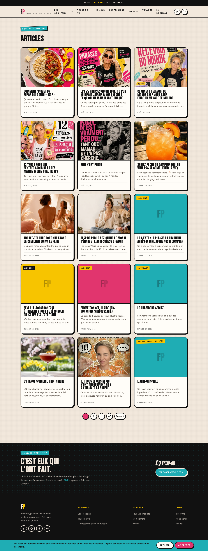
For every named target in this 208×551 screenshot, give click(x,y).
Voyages (147, 10)
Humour (100, 10)
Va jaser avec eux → (171, 472)
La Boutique (162, 11)
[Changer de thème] (177, 12)
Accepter (184, 545)
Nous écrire (181, 518)
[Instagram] (31, 528)
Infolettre (180, 513)
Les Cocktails (60, 11)
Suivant (120, 416)
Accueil (179, 523)
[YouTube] (47, 528)
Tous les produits (141, 513)
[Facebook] (24, 528)
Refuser (165, 545)
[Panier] (184, 12)
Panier (135, 523)
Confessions (116, 10)
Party (132, 11)
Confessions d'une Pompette (92, 523)
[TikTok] (39, 528)
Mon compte (138, 518)
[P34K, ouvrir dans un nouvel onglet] (165, 463)
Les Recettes (84, 513)
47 (109, 416)
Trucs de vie (82, 11)
